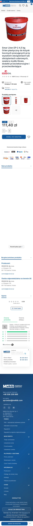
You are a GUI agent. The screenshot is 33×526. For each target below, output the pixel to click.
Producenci (7, 471)
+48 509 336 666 (10, 394)
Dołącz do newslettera (16, 509)
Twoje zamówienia (9, 439)
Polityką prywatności (16, 519)
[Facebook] (4, 407)
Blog (5, 494)
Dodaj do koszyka (13, 137)
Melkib (3, 10)
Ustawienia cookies (9, 449)
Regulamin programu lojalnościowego (14, 432)
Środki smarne (11, 10)
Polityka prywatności (10, 480)
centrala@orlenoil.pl (7, 274)
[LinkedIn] (9, 407)
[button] (16, 247)
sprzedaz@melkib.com (13, 400)
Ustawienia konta (9, 443)
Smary (18, 10)
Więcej (29, 1)
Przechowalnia (8, 446)
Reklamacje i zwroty (9, 460)
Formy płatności (8, 457)
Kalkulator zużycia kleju (11, 425)
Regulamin (7, 429)
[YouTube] (13, 407)
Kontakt (6, 488)
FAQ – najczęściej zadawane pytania (14, 422)
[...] (16, 28)
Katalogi (6, 477)
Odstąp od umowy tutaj (11, 474)
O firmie (6, 491)
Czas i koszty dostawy (10, 463)
